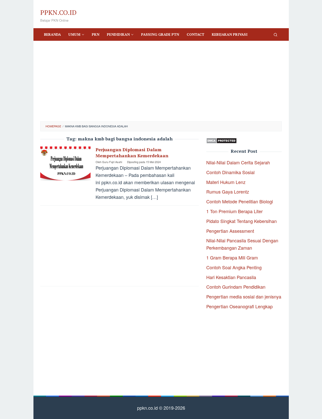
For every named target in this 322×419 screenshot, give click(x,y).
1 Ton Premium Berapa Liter (234, 211)
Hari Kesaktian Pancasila (231, 277)
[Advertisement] (161, 81)
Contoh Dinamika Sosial (230, 172)
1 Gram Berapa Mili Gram (232, 257)
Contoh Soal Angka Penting (234, 267)
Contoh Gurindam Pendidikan (235, 286)
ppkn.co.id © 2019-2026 (161, 407)
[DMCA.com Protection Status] (221, 140)
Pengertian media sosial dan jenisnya (243, 296)
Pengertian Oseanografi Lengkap (239, 306)
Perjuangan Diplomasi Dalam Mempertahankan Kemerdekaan (132, 152)
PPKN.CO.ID (58, 12)
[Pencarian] (275, 34)
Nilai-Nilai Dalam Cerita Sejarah (238, 162)
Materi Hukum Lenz (226, 182)
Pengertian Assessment (230, 230)
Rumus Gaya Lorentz (227, 191)
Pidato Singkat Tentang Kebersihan (241, 221)
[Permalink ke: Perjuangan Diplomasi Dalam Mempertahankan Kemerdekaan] (65, 162)
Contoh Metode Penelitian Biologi (239, 201)
